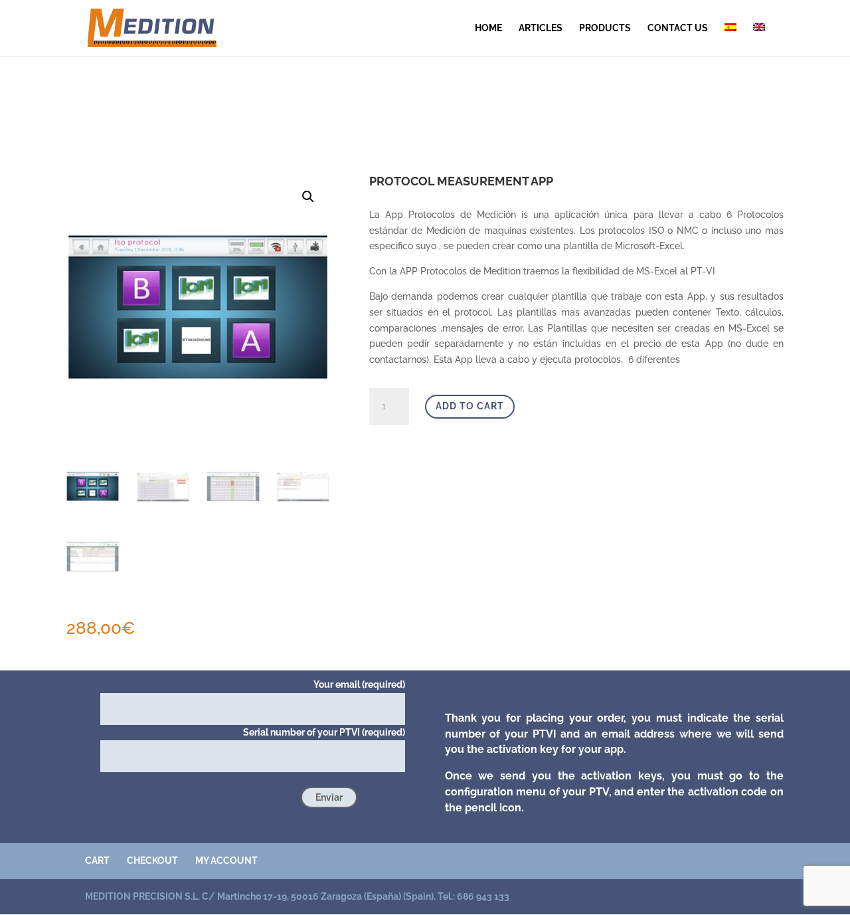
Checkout (152, 860)
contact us (677, 28)
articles (540, 28)
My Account (226, 860)
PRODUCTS (605, 28)
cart (97, 860)
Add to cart (470, 406)
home (488, 28)
